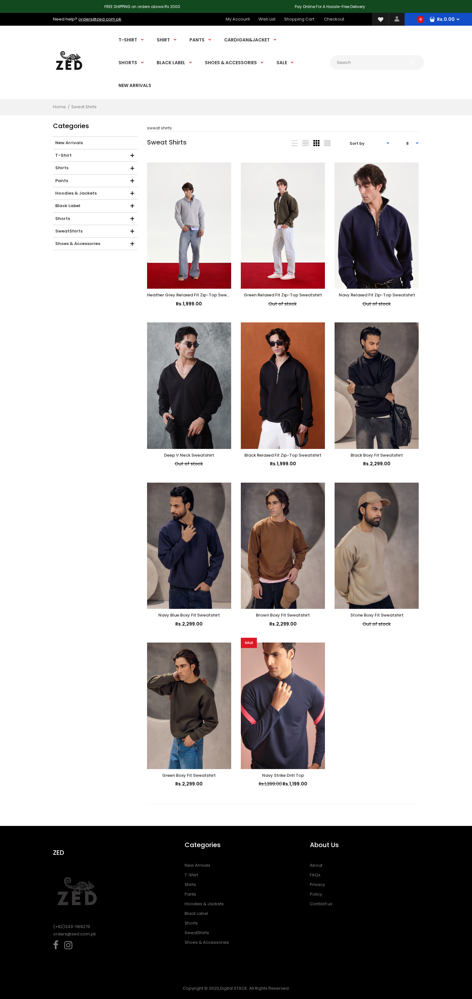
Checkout (334, 19)
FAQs (315, 875)
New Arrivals (197, 865)
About (316, 865)
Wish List (266, 19)
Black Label (196, 913)
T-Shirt (191, 875)
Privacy (317, 884)
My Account (238, 19)
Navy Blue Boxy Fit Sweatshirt (189, 615)
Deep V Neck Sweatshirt (189, 455)
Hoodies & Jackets (204, 904)
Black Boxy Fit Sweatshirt (377, 455)
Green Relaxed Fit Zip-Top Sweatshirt (283, 295)
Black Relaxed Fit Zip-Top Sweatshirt (282, 455)
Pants (190, 894)
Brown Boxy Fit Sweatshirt (283, 615)
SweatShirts (197, 933)
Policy (316, 894)
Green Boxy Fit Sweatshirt (189, 775)
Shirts (190, 884)
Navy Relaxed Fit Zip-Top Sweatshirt (377, 295)
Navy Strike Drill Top (283, 775)
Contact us (321, 904)
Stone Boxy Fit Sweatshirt (377, 615)
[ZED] (69, 76)
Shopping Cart (299, 19)
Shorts (191, 923)
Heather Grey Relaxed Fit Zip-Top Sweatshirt (194, 295)
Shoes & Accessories (207, 942)
